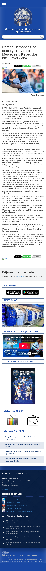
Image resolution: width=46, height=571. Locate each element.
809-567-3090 (7, 489)
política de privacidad (34, 561)
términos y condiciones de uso (13, 561)
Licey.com (23, 16)
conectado (20, 276)
